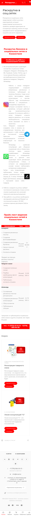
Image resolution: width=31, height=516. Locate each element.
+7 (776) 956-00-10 (16, 468)
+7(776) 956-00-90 (19, 326)
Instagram (13, 459)
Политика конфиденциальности (17, 493)
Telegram (18, 459)
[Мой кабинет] (26, 2)
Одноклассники (26, 459)
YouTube (22, 459)
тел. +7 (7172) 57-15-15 (12, 326)
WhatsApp (21, 37)
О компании (20, 453)
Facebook (9, 459)
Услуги (8, 453)
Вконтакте (4, 459)
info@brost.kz (16, 474)
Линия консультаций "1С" (14, 415)
